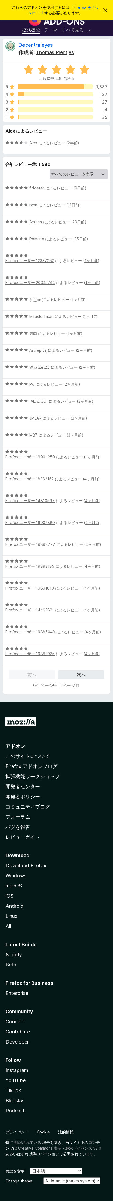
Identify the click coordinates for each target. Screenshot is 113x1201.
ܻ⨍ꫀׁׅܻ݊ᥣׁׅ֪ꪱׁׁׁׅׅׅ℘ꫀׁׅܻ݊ (35, 299)
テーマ (50, 30)
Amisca (35, 221)
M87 (33, 435)
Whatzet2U (39, 367)
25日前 (80, 238)
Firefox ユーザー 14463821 (29, 610)
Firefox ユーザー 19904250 (30, 457)
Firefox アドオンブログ (31, 766)
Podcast (15, 1111)
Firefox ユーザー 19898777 (30, 544)
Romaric (36, 238)
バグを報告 (17, 827)
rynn (33, 205)
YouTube (15, 1080)
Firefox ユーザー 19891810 (29, 588)
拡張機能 (31, 30)
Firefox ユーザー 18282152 (29, 478)
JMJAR (35, 418)
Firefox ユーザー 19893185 (29, 566)
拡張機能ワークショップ (32, 776)
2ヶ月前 (84, 350)
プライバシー (17, 1132)
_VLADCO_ (38, 401)
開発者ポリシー (22, 796)
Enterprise (16, 993)
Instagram (16, 1070)
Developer (17, 1042)
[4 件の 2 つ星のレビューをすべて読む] (55, 109)
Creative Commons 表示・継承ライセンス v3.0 (59, 1148)
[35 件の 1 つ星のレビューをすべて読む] (55, 117)
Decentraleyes (36, 45)
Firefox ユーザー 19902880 (30, 522)
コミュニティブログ (27, 807)
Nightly (13, 954)
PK (31, 384)
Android (14, 906)
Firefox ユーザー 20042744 (30, 282)
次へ (81, 674)
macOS (13, 886)
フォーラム (17, 817)
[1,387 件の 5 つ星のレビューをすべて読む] (55, 86)
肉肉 (33, 333)
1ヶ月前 (91, 260)
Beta (10, 965)
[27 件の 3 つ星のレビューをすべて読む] (55, 102)
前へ (31, 674)
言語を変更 (15, 1171)
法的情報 (66, 1132)
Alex (33, 142)
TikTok (13, 1090)
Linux (11, 916)
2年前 (73, 142)
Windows (16, 875)
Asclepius (38, 350)
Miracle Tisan (41, 316)
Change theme (18, 1181)
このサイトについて (27, 756)
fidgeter (36, 188)
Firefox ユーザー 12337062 (29, 260)
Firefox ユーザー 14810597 (30, 500)
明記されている (27, 1142)
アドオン (15, 746)
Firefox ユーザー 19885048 (30, 631)
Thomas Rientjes (55, 52)
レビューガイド (22, 837)
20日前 (78, 221)
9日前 (80, 188)
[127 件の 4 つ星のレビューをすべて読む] (55, 94)
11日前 (73, 205)
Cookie (43, 1132)
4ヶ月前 (92, 457)
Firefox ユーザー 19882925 (30, 653)
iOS (9, 896)
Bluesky (14, 1100)
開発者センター (22, 786)
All (8, 926)
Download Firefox (25, 865)
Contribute (17, 1032)
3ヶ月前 (85, 401)
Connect (15, 1021)
